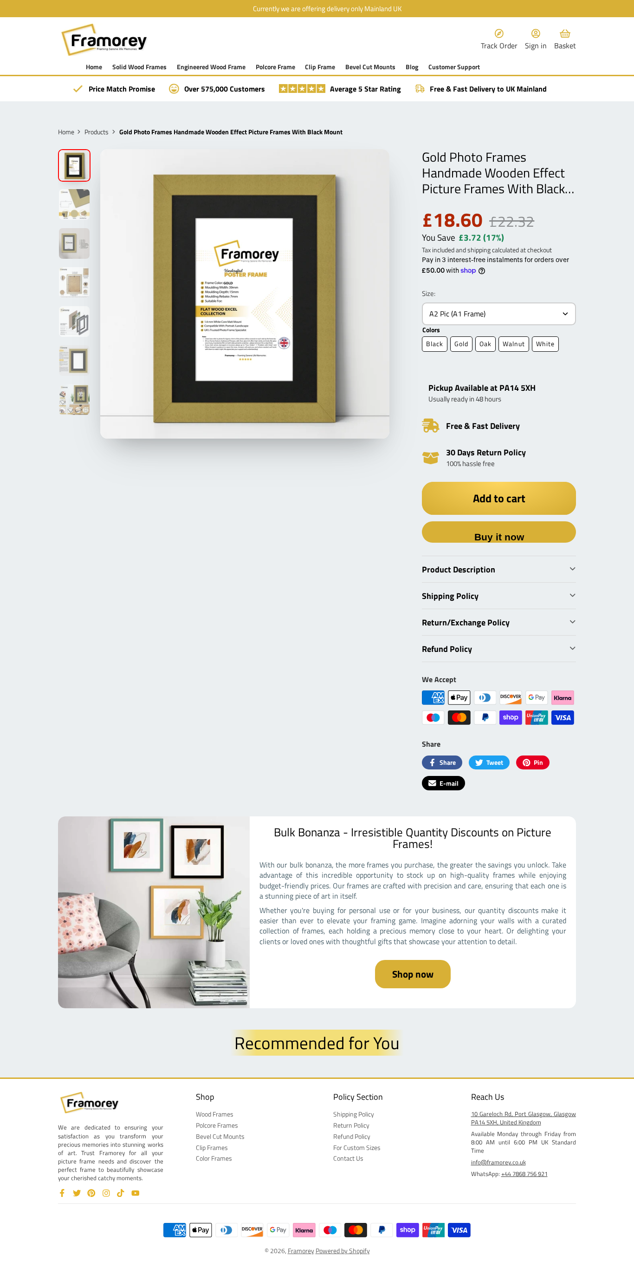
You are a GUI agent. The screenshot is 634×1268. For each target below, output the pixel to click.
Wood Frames (214, 1114)
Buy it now (499, 537)
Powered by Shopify (343, 1250)
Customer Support (454, 67)
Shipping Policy (353, 1114)
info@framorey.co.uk (498, 1162)
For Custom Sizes (357, 1147)
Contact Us (348, 1158)
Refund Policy (351, 1136)
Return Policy (351, 1125)
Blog (412, 67)
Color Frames (214, 1158)
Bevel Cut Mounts (370, 67)
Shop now (412, 973)
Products (96, 132)
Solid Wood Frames (139, 67)
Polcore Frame (275, 67)
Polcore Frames (217, 1125)
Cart (565, 40)
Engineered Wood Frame (211, 67)
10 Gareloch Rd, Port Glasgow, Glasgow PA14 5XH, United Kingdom (523, 1118)
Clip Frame (320, 67)
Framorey (301, 1250)
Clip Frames (212, 1147)
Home (94, 67)
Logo (104, 39)
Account (536, 40)
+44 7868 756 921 (524, 1173)
